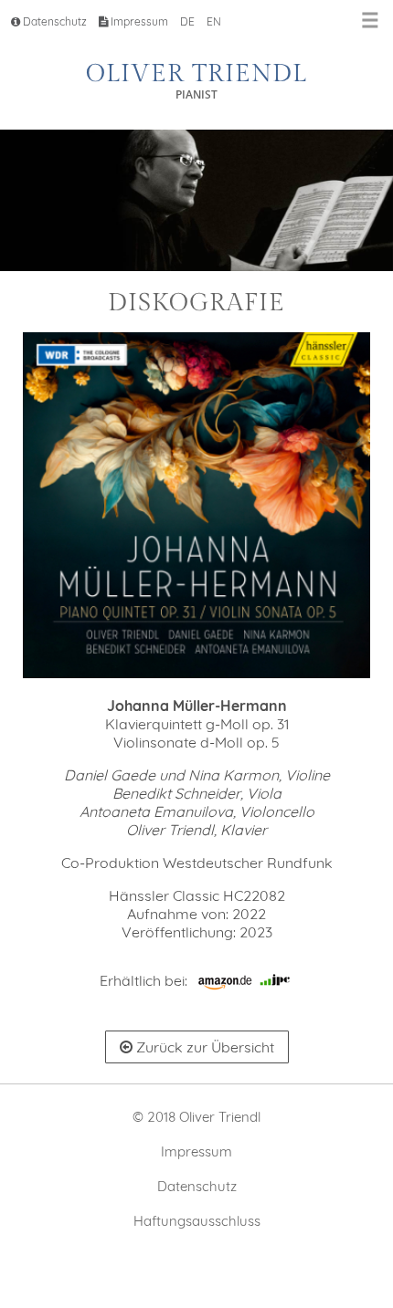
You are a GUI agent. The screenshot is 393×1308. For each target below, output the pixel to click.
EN (214, 21)
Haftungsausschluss (196, 1221)
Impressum (138, 21)
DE (187, 21)
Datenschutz (53, 21)
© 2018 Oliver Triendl (196, 1116)
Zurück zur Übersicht (203, 1047)
